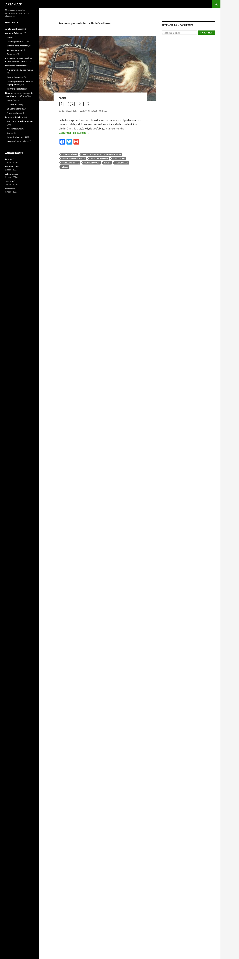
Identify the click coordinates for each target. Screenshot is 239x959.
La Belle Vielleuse (99, 158)
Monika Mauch (91, 163)
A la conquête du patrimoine (20, 69)
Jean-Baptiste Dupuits (73, 158)
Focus (62, 98)
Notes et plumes (14, 113)
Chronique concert (15, 41)
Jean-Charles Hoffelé (94, 110)
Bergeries (74, 104)
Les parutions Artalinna (17, 141)
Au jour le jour (13, 128)
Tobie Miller (121, 163)
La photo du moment (16, 137)
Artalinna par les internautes (20, 121)
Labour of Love (12, 166)
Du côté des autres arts (17, 45)
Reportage (12, 54)
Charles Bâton (69, 154)
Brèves (10, 37)
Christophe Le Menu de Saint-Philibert (101, 154)
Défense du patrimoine (15, 65)
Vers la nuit (10, 181)
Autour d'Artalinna (13, 33)
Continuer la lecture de (74, 132)
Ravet (107, 163)
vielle (65, 167)
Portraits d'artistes (15, 88)
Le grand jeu (10, 159)
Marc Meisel (119, 158)
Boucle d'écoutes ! (15, 77)
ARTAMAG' (13, 4)
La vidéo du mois (14, 50)
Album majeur (11, 174)
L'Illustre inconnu (15, 108)
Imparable (10, 188)
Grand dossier (13, 104)
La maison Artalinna (14, 117)
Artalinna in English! (14, 29)
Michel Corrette (70, 163)
